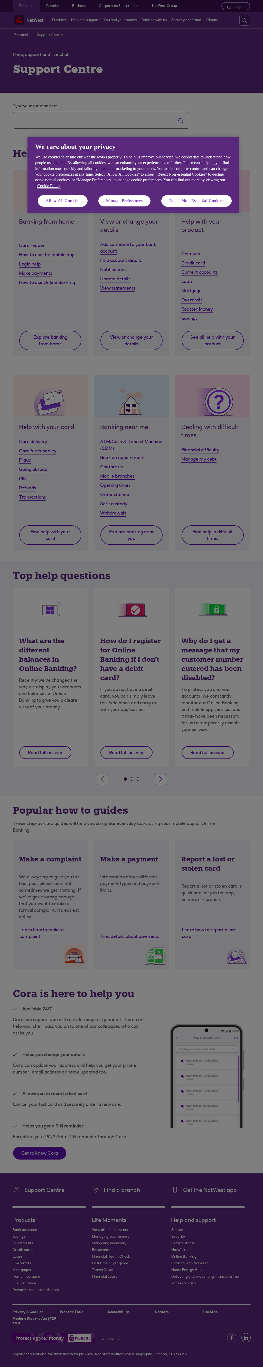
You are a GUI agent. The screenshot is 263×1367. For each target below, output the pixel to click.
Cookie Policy (48, 186)
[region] (133, 175)
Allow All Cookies (63, 200)
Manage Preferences (124, 200)
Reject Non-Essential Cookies (196, 200)
